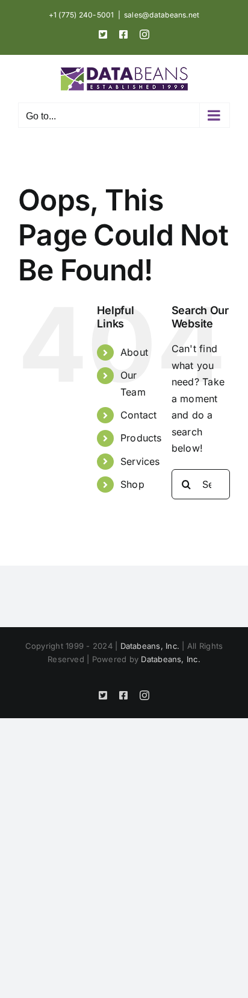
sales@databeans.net (162, 14)
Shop (132, 484)
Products (141, 438)
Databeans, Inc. (150, 646)
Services (140, 461)
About (134, 352)
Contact (138, 415)
